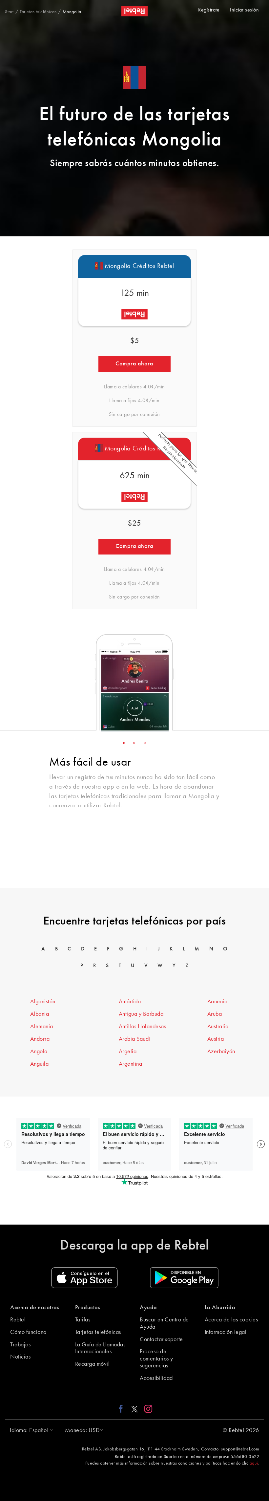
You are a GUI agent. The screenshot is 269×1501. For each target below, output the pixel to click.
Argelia (128, 1052)
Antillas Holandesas (142, 1027)
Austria (215, 1039)
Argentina (130, 1064)
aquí (254, 1463)
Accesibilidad (156, 1378)
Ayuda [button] (148, 1308)
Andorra (40, 1039)
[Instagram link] (147, 1409)
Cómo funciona (28, 1332)
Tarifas (83, 1320)
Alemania (41, 1027)
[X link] (134, 1409)
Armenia (217, 1002)
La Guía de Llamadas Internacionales (100, 1348)
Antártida (130, 1002)
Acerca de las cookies (231, 1320)
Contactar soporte (161, 1339)
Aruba (214, 1014)
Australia (218, 1027)
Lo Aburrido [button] (220, 1308)
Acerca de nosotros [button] (34, 1308)
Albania (39, 1014)
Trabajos (20, 1345)
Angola (39, 1052)
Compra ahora (134, 364)
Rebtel (18, 1320)
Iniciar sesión (244, 10)
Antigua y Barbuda (141, 1014)
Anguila (39, 1064)
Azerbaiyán (221, 1052)
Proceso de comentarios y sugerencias (156, 1359)
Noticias (20, 1357)
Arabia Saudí (134, 1039)
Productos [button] (87, 1308)
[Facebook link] (122, 1409)
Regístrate (208, 10)
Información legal (226, 1332)
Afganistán (42, 1002)
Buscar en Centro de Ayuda (164, 1323)
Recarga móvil (92, 1364)
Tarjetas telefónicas (98, 1332)
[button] (30, 1430)
